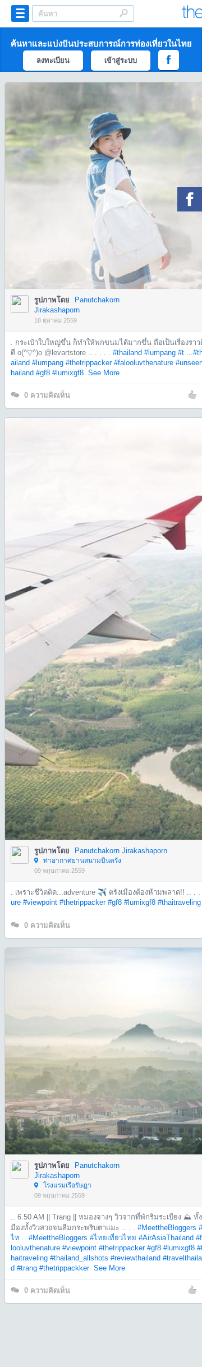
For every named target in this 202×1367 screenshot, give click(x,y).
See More (104, 373)
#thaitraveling (179, 902)
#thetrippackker (64, 1268)
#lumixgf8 (68, 373)
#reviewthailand (135, 1258)
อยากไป (109, 202)
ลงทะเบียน (53, 60)
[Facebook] (189, 199)
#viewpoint (40, 902)
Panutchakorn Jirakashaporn (121, 850)
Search (123, 13)
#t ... (185, 352)
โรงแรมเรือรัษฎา (66, 1185)
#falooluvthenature (143, 362)
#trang (27, 1268)
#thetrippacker (89, 362)
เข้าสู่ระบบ (120, 60)
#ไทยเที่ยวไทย (113, 1237)
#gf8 (43, 373)
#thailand (127, 352)
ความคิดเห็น (47, 395)
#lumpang (160, 352)
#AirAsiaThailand (166, 1237)
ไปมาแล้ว (112, 169)
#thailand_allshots (79, 1258)
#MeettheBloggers (166, 1227)
